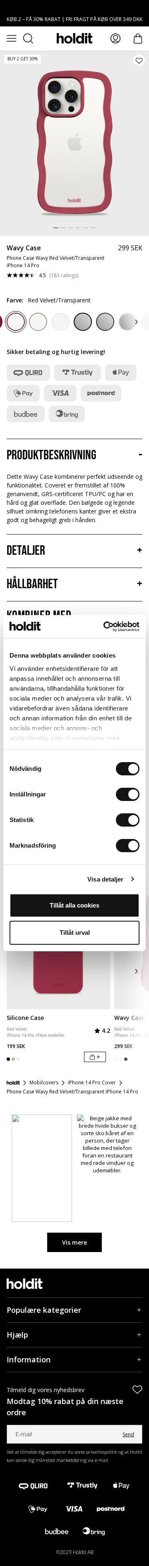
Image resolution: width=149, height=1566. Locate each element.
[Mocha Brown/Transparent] (38, 322)
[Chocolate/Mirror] (105, 322)
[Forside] (13, 1083)
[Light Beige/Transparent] (60, 322)
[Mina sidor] (115, 38)
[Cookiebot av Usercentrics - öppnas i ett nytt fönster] (105, 626)
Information (28, 1359)
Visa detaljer (105, 879)
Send (128, 1434)
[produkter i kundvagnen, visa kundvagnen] (138, 38)
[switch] (127, 794)
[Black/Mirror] (83, 322)
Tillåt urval (75, 932)
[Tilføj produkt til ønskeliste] (139, 60)
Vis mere (74, 1242)
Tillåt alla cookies (74, 905)
